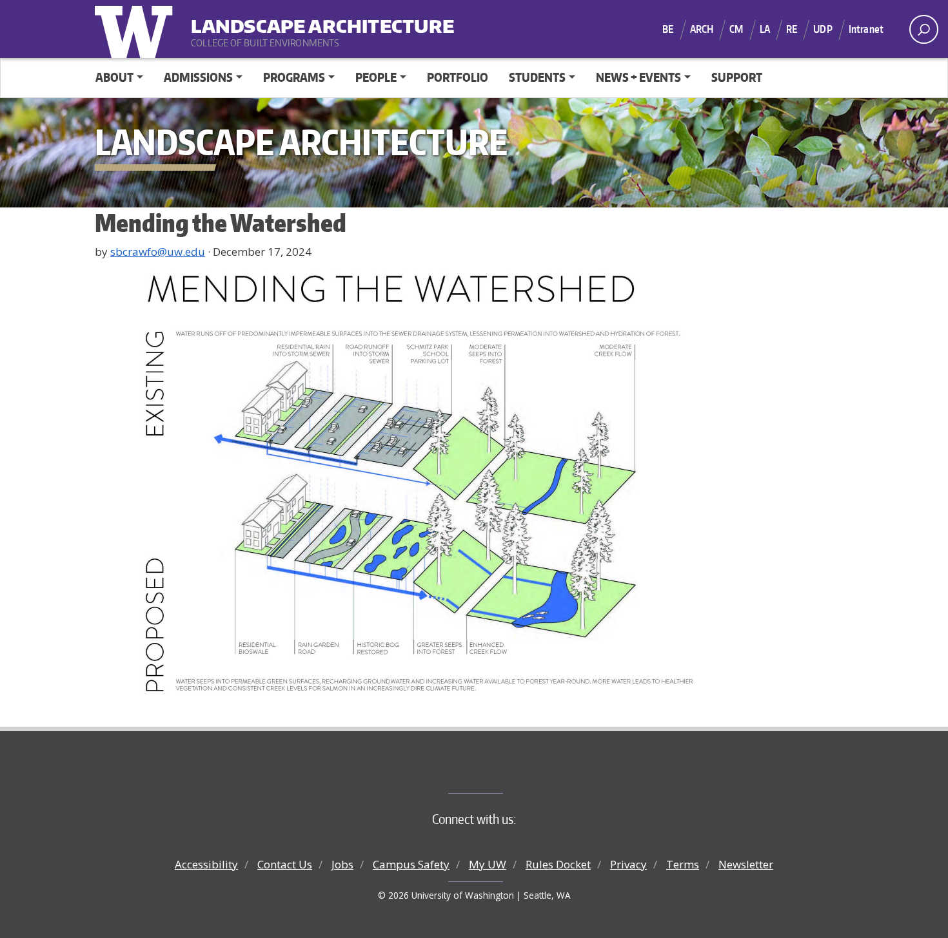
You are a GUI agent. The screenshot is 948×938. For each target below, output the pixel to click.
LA (765, 29)
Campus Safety (411, 864)
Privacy (628, 864)
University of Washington (137, 29)
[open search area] (923, 29)
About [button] (114, 77)
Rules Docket (558, 864)
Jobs (342, 864)
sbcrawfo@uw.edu (157, 251)
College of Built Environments (500, 771)
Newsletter (745, 864)
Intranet (866, 29)
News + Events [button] (638, 77)
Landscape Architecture (271, 19)
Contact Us (284, 864)
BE (667, 29)
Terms (682, 864)
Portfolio (457, 77)
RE (791, 29)
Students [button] (537, 77)
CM (736, 29)
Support (736, 77)
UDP (822, 29)
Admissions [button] (198, 77)
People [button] (376, 77)
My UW (487, 864)
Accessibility (206, 864)
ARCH (702, 29)
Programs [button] (294, 77)
